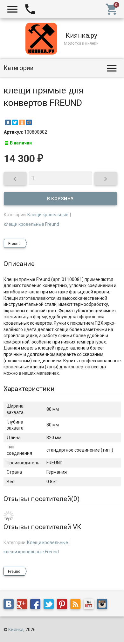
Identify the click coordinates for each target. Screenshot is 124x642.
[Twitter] (15, 122)
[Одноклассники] (22, 122)
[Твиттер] (50, 605)
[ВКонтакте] (8, 122)
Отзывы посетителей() (41, 499)
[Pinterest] (63, 605)
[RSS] (77, 605)
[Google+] (23, 605)
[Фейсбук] (37, 605)
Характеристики (29, 389)
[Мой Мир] (29, 122)
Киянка (16, 629)
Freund (14, 243)
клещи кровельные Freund (31, 224)
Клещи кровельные (47, 214)
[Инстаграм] (103, 605)
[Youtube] (90, 605)
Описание (19, 264)
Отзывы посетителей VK (42, 527)
